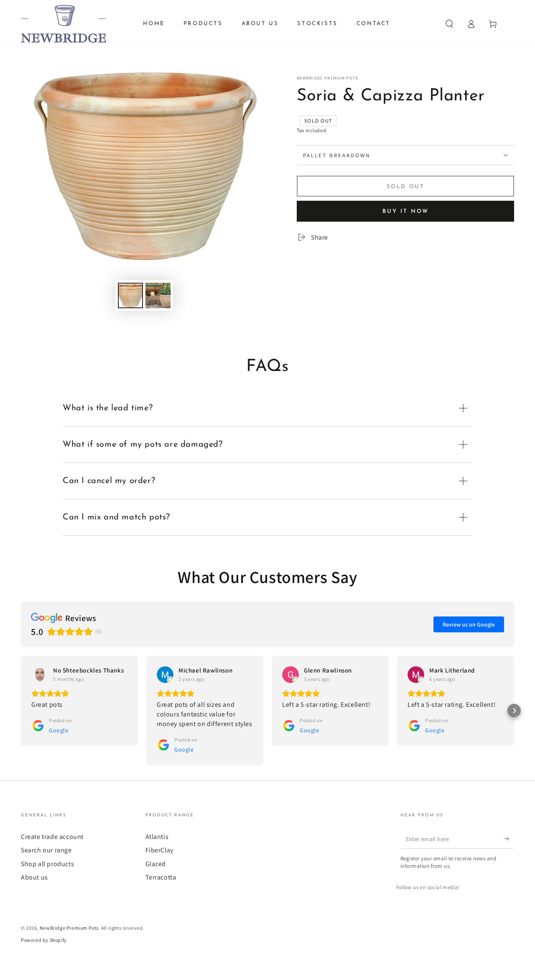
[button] (449, 24)
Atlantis (157, 836)
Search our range (46, 850)
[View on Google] (39, 674)
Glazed (155, 863)
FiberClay (159, 850)
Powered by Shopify (44, 940)
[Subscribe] (509, 839)
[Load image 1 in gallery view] (130, 295)
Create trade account (52, 836)
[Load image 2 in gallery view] (158, 295)
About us (34, 877)
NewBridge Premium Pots (327, 78)
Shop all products (47, 863)
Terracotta (160, 877)
